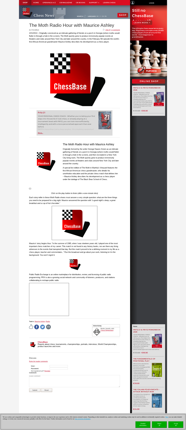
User (33, 366)
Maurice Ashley (40, 321)
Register (47, 371)
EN (100, 16)
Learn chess (109, 3)
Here (166, 417)
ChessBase (43, 342)
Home (36, 3)
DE (98, 16)
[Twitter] (42, 327)
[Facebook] (36, 327)
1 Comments (115, 30)
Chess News (44, 15)
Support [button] (93, 3)
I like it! (107, 30)
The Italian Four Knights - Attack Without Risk (146, 390)
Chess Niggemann (107, 330)
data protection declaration (82, 419)
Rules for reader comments (38, 361)
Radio (48, 321)
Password (34, 368)
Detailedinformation (142, 424)
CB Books (80, 3)
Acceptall (176, 424)
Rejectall (159, 424)
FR (106, 16)
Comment (32, 373)
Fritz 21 (41, 112)
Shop (25, 3)
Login (151, 3)
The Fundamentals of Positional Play (144, 360)
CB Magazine (65, 3)
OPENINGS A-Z (49, 3)
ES (103, 16)
